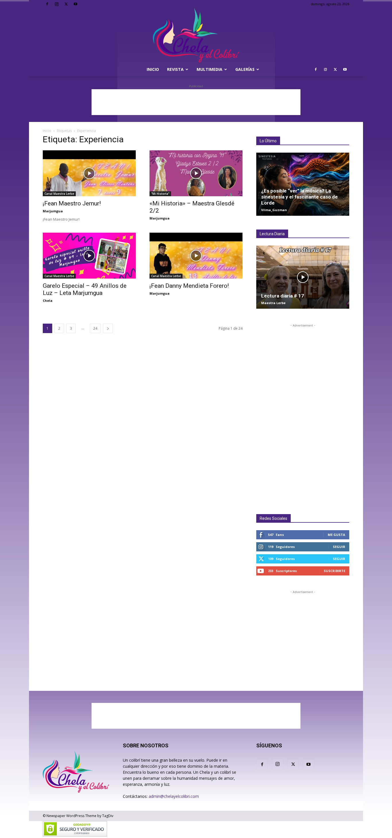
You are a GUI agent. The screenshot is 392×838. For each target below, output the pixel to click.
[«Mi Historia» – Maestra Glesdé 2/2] (196, 173)
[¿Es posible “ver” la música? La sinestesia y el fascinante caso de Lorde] (302, 184)
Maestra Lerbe (273, 303)
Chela (48, 300)
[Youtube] (75, 4)
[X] (66, 4)
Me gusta (336, 534)
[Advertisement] (196, 102)
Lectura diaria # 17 (282, 296)
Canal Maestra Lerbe (59, 194)
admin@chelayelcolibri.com (174, 796)
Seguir (339, 547)
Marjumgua (53, 211)
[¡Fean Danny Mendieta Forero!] (196, 256)
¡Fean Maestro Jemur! (72, 203)
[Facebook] (47, 4)
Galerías (245, 69)
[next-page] (108, 328)
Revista (175, 69)
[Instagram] (56, 4)
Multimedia (209, 69)
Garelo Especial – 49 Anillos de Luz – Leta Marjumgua (85, 289)
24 (95, 328)
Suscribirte (334, 571)
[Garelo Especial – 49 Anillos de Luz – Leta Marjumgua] (89, 256)
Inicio (153, 69)
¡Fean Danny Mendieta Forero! (189, 285)
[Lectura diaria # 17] (302, 277)
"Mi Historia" (160, 194)
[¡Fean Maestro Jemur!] (89, 173)
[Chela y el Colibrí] (196, 35)
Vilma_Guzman (274, 210)
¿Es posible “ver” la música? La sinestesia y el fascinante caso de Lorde (299, 197)
